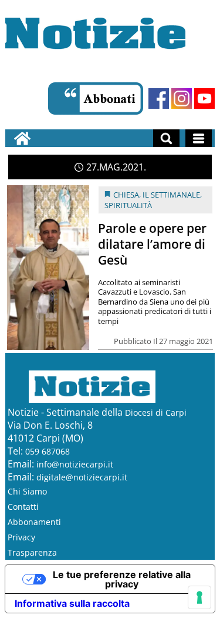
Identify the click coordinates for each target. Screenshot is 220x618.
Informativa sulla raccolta (72, 603)
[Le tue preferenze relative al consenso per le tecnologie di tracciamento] (199, 597)
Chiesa (126, 194)
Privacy (21, 537)
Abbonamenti (34, 521)
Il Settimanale (171, 194)
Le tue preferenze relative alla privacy (122, 579)
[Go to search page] (166, 138)
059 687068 (47, 451)
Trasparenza (32, 552)
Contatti (23, 506)
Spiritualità (128, 205)
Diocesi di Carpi (156, 412)
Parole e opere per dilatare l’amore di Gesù (152, 244)
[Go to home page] (22, 138)
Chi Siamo (27, 491)
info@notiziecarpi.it (74, 464)
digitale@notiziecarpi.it (81, 477)
